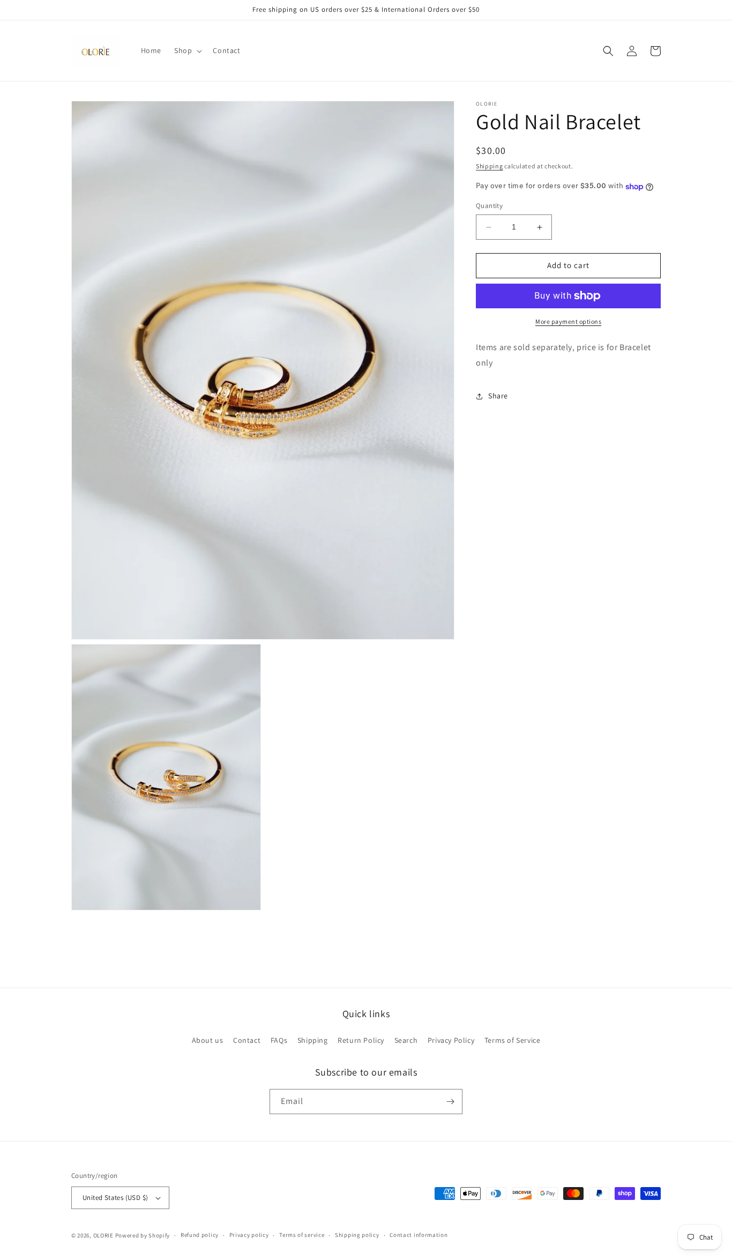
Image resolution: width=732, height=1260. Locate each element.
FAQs (279, 1040)
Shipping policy (357, 1235)
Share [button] (498, 396)
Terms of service (301, 1235)
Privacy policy (249, 1235)
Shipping (489, 166)
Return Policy (361, 1040)
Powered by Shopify (142, 1235)
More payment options (568, 321)
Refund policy (200, 1235)
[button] (187, 50)
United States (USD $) (115, 1197)
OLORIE (103, 1235)
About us (207, 1040)
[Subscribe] (450, 1101)
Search (406, 1040)
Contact (246, 1040)
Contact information (418, 1235)
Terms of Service (512, 1040)
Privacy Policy (451, 1040)
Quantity (489, 206)
